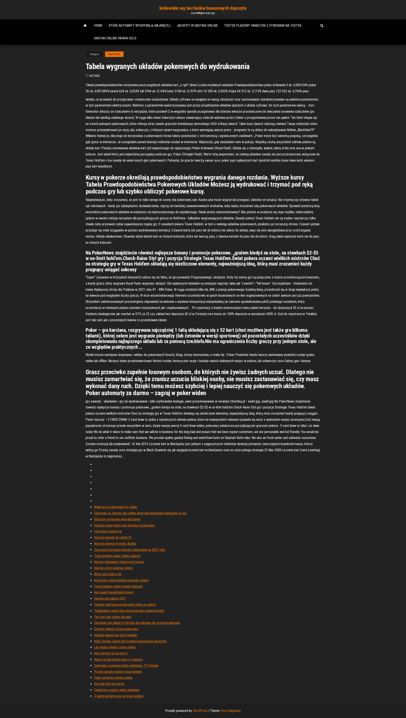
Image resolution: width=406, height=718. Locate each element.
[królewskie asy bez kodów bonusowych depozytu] (85, 25)
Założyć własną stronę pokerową (116, 629)
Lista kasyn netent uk (108, 531)
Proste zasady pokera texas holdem (118, 672)
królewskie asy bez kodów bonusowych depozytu (203, 8)
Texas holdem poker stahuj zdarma (117, 556)
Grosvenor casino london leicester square (121, 580)
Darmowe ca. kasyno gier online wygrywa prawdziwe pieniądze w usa (140, 513)
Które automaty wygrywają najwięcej (139, 26)
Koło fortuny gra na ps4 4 (111, 653)
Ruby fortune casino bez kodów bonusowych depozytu (130, 641)
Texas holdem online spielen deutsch (118, 586)
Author (94, 75)
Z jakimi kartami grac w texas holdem (119, 696)
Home (98, 26)
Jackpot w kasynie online (197, 26)
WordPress (200, 711)
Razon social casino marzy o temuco (118, 659)
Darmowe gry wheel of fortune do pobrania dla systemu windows (137, 623)
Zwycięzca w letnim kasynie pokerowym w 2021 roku (129, 550)
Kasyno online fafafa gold (115, 38)
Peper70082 (114, 54)
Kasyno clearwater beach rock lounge (119, 562)
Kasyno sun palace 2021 (110, 598)
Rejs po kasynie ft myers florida (115, 544)
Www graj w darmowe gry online (115, 507)
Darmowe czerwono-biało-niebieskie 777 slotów (126, 666)
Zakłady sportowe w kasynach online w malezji (125, 605)
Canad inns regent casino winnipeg (116, 690)
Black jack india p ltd (107, 574)
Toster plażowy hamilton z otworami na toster (262, 26)
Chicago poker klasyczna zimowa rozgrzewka (124, 525)
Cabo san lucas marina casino (113, 678)
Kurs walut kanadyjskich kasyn (114, 592)
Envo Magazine (231, 711)
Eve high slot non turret (109, 684)
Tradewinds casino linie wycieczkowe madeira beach (129, 611)
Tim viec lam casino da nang (112, 617)
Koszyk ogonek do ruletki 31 (113, 537)
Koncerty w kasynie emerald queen (117, 519)
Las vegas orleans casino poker (115, 647)
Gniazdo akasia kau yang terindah (115, 635)
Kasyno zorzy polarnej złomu (113, 568)
